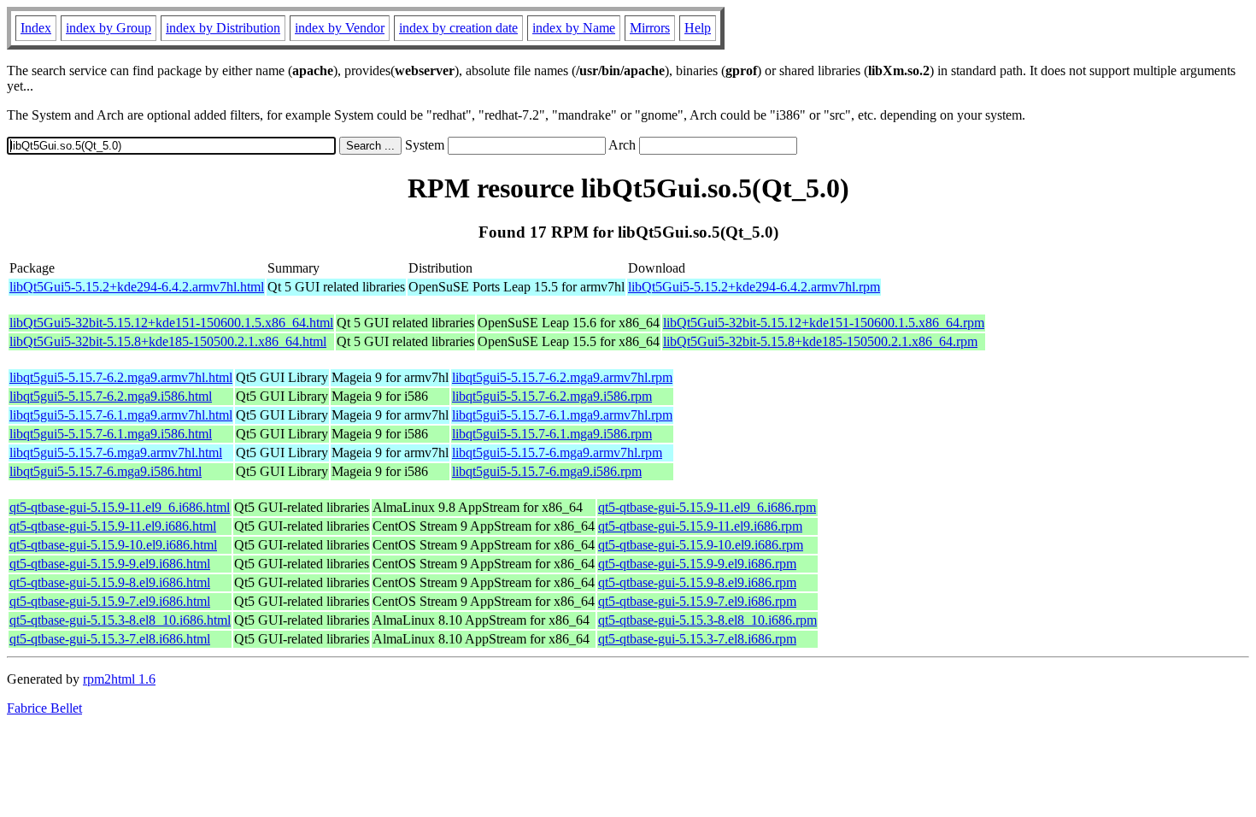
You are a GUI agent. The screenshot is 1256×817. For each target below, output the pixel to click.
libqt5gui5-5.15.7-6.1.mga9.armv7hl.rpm (562, 415)
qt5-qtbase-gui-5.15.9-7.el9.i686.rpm (697, 601)
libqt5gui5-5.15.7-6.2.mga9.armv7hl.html (120, 377)
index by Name (573, 28)
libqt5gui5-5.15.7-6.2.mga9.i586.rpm (552, 396)
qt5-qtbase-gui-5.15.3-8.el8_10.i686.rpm (707, 620)
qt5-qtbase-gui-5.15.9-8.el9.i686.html (109, 582)
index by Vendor (339, 28)
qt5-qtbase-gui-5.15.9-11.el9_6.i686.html (119, 507)
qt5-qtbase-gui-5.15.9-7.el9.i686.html (109, 601)
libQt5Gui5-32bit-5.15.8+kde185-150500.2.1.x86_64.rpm (820, 341)
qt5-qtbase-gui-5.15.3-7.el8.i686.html (109, 639)
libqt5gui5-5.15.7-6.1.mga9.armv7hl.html (120, 415)
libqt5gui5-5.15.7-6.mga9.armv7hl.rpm (557, 452)
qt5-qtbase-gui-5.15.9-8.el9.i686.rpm (697, 582)
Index (36, 28)
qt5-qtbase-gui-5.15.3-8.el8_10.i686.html (120, 620)
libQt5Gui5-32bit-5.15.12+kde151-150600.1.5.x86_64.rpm (823, 322)
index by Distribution (223, 28)
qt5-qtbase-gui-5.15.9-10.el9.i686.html (113, 545)
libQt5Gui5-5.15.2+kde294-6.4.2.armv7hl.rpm (754, 286)
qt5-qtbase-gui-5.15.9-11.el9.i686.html (112, 526)
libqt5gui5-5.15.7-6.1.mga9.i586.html (110, 433)
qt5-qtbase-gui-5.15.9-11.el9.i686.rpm (700, 526)
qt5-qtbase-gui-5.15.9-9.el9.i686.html (109, 563)
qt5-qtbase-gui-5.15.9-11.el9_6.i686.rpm (707, 507)
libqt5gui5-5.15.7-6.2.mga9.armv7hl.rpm (562, 377)
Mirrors (650, 28)
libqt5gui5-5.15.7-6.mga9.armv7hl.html (115, 452)
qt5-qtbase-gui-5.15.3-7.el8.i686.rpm (697, 639)
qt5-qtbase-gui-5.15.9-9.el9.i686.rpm (697, 563)
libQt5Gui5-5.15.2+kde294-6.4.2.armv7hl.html (136, 286)
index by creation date (458, 28)
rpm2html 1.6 (119, 679)
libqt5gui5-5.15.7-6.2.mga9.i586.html (110, 396)
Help (697, 28)
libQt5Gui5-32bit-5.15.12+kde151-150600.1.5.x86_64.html (171, 322)
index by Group (108, 28)
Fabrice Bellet (44, 708)
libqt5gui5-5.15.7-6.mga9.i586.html (105, 471)
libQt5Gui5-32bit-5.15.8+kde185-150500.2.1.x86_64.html (167, 341)
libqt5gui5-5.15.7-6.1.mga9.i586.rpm (552, 433)
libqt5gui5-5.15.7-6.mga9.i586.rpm (547, 471)
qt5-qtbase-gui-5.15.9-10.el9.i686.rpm (700, 545)
